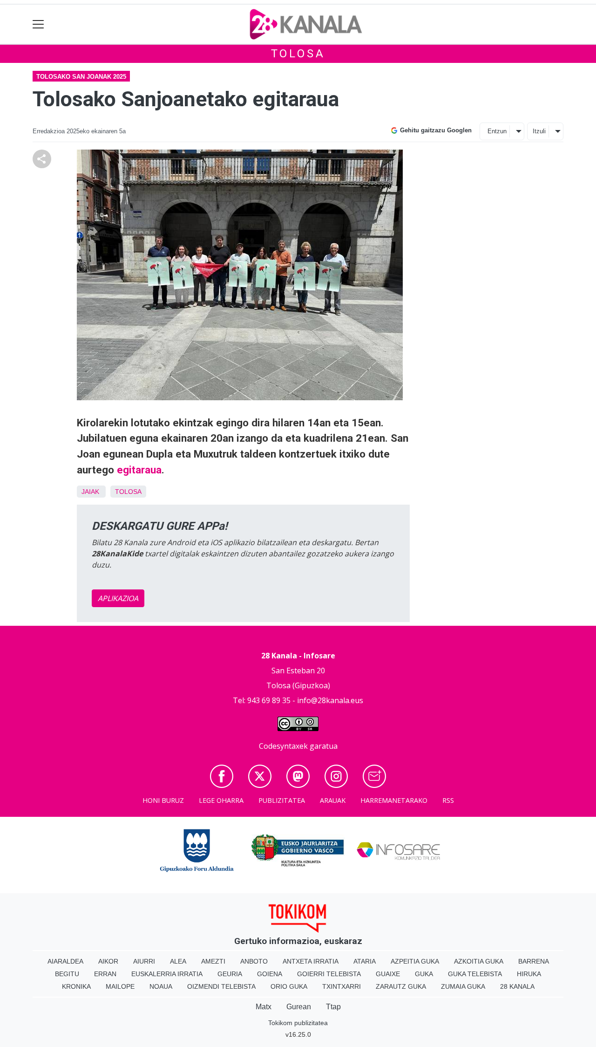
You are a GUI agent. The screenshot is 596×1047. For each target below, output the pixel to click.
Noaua (160, 986)
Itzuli (539, 131)
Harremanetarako (393, 800)
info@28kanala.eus (330, 700)
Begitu (67, 974)
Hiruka (529, 974)
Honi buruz (163, 800)
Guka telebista (475, 974)
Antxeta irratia (311, 961)
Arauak (332, 800)
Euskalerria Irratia (167, 974)
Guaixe (388, 974)
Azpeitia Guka (415, 961)
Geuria (229, 974)
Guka (424, 974)
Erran (105, 974)
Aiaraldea (65, 961)
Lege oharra (221, 800)
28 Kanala (517, 986)
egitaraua (139, 470)
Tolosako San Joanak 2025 (81, 76)
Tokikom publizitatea (298, 1022)
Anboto (254, 961)
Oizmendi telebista (221, 986)
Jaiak (90, 491)
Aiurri (144, 961)
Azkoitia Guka (478, 961)
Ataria (364, 961)
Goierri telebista (329, 974)
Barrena (533, 961)
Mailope (120, 986)
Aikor (108, 961)
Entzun (497, 131)
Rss (448, 800)
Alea (178, 961)
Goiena (269, 974)
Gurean (298, 1007)
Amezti (213, 961)
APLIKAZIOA (118, 598)
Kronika (76, 986)
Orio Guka (289, 986)
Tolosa (298, 53)
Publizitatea (281, 800)
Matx (263, 1007)
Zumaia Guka (463, 986)
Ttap (333, 1007)
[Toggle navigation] (38, 24)
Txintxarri (341, 986)
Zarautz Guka (401, 986)
